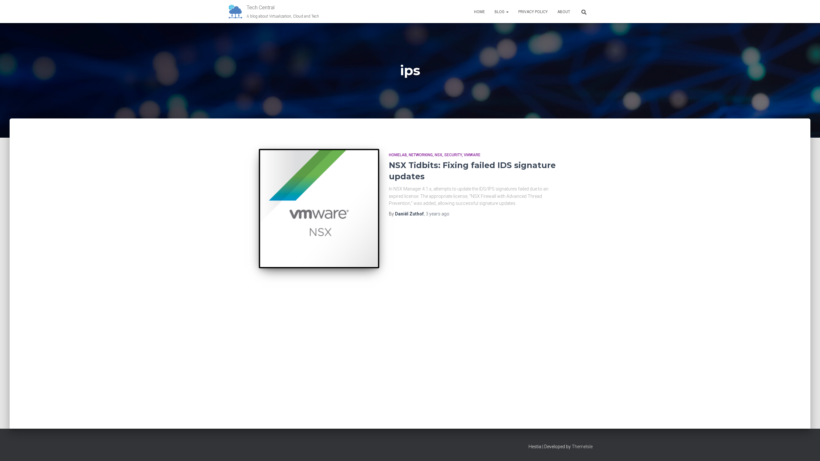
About (563, 12)
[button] (507, 12)
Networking (421, 155)
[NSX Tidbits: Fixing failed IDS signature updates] (319, 209)
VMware (472, 155)
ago (437, 213)
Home (479, 12)
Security (453, 155)
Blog (500, 12)
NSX (438, 155)
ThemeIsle (582, 446)
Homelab (398, 155)
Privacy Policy (533, 12)
